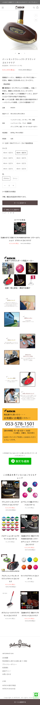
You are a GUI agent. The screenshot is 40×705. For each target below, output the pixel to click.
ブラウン (6, 178)
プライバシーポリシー (9, 664)
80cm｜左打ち (8, 163)
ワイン (15, 178)
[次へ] (24, 53)
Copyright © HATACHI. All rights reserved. (20, 697)
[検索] (34, 7)
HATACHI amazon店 (8, 689)
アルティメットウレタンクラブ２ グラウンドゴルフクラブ (10, 578)
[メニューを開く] (3, 7)
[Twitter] (10, 212)
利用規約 (5, 668)
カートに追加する (20, 702)
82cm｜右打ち (21, 153)
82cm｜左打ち (21, 163)
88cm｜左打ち (21, 169)
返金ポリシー (6, 671)
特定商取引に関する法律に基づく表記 (14, 661)
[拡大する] (36, 15)
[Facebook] (8, 212)
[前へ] (15, 53)
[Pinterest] (13, 212)
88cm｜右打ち (21, 158)
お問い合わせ (6, 674)
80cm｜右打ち (8, 153)
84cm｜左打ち (8, 169)
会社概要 (5, 658)
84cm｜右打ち (8, 158)
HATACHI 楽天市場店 (9, 685)
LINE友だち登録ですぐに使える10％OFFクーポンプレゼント (20, 2)
